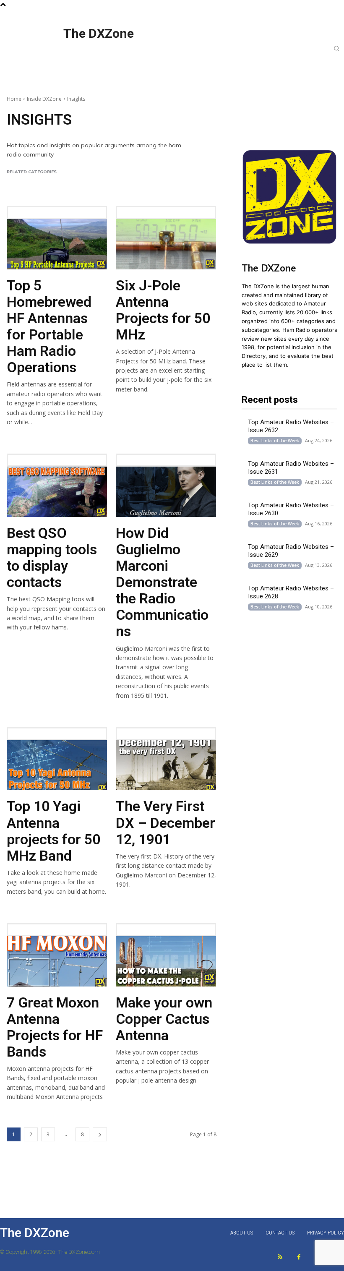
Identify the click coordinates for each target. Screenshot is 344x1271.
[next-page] (100, 1134)
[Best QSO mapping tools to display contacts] (57, 492)
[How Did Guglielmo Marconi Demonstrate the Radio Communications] (166, 492)
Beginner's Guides (29, 182)
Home (14, 98)
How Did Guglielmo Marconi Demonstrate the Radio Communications (162, 582)
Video (142, 182)
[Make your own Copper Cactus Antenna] (166, 961)
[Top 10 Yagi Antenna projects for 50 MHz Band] (57, 765)
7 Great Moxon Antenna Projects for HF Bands (55, 1027)
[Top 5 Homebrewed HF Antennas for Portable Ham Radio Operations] (57, 244)
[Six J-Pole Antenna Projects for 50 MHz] (166, 244)
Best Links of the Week (85, 182)
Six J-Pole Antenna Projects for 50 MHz (163, 310)
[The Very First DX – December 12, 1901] (166, 765)
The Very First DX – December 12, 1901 (165, 822)
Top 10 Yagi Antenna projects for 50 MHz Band (53, 831)
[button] (336, 48)
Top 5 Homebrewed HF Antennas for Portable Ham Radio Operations (49, 326)
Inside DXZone (44, 98)
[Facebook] (299, 1257)
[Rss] (280, 1257)
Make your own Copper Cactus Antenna (164, 1019)
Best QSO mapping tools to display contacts (52, 557)
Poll (123, 182)
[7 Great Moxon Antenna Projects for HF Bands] (57, 961)
